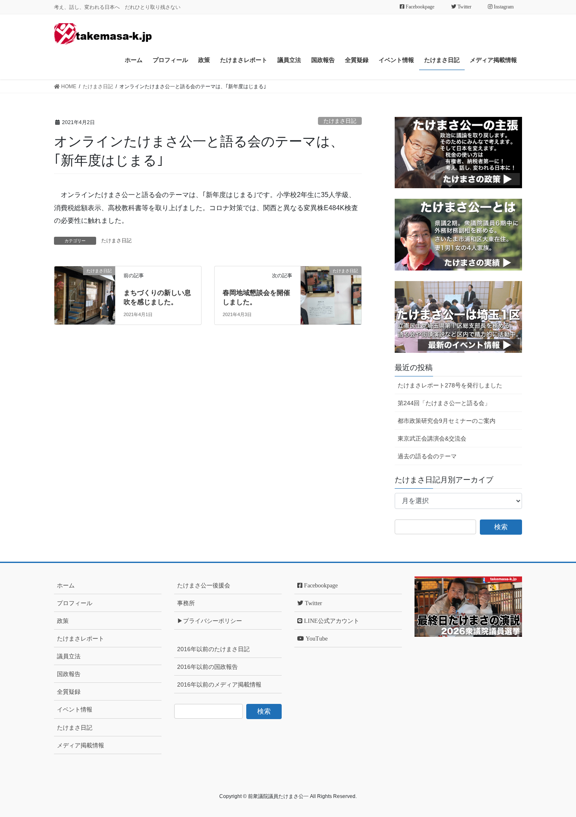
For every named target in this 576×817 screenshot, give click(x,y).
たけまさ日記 (339, 121)
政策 (63, 620)
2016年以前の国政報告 (207, 666)
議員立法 (69, 656)
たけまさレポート (80, 638)
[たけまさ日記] (84, 282)
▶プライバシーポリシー (209, 620)
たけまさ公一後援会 (203, 585)
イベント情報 (74, 709)
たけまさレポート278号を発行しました (450, 385)
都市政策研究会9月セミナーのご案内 (446, 420)
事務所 (186, 603)
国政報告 (69, 674)
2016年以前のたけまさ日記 (213, 649)
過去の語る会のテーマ (427, 456)
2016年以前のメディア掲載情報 (219, 684)
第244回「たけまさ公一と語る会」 (444, 403)
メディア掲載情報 (80, 745)
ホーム (66, 585)
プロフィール (74, 603)
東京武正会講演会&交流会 (432, 438)
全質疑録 (69, 691)
